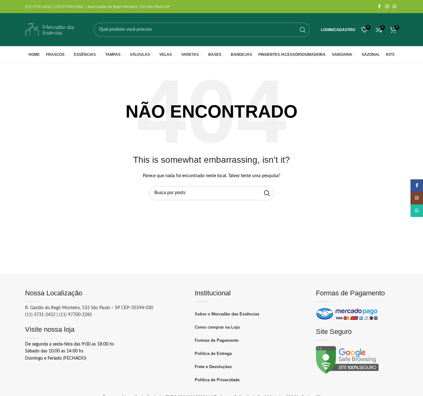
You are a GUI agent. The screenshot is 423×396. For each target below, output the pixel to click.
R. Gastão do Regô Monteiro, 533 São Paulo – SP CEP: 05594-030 (89, 308)
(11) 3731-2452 (40, 315)
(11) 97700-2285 (75, 315)
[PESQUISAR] (303, 30)
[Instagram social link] (387, 6)
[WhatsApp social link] (394, 6)
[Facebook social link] (379, 6)
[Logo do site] (50, 30)
